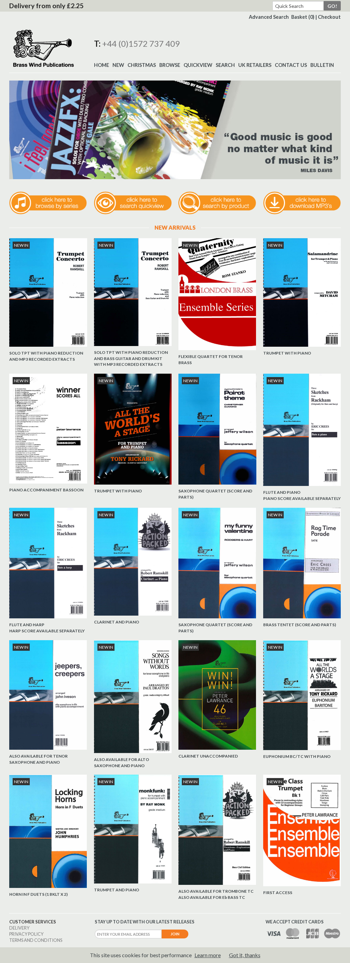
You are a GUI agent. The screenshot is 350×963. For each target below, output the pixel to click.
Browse (169, 65)
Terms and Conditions (35, 940)
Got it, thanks (244, 955)
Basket (302, 17)
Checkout (329, 17)
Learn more (207, 955)
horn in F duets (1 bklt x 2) (38, 894)
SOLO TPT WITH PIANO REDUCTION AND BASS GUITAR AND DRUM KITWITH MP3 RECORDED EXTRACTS (131, 358)
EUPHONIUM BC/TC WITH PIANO (297, 756)
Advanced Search (269, 17)
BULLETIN (322, 65)
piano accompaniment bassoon (46, 489)
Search (225, 65)
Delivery (19, 928)
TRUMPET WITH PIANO (287, 353)
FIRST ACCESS (277, 892)
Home (101, 65)
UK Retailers (254, 65)
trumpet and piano (116, 889)
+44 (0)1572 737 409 (141, 43)
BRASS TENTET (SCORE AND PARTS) (299, 624)
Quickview (198, 65)
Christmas (141, 65)
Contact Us (291, 65)
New (118, 65)
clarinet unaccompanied (208, 756)
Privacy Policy (26, 934)
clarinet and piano (116, 621)
